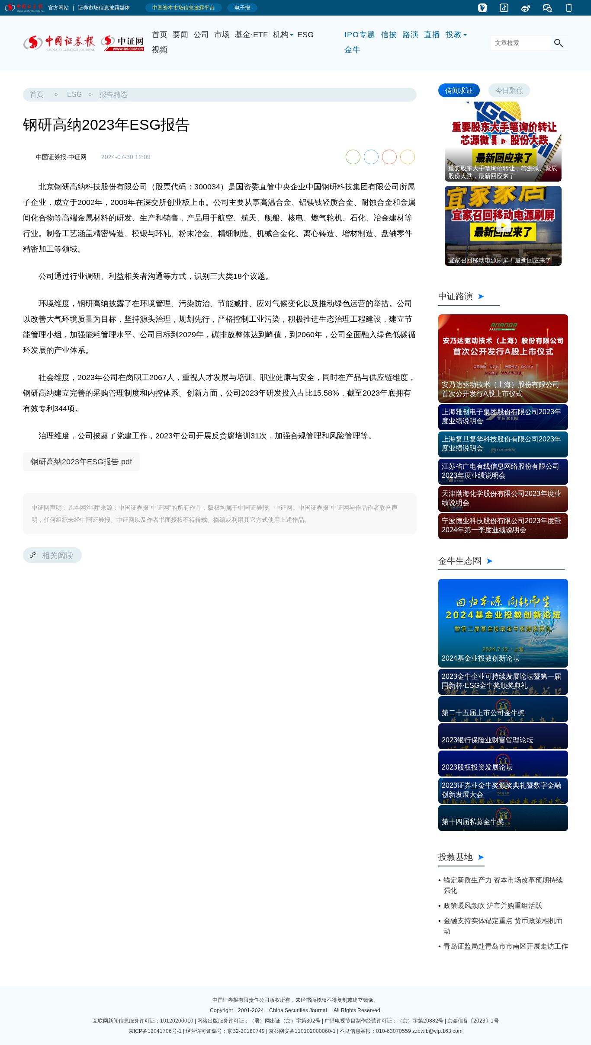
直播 (432, 34)
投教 (454, 34)
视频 (159, 49)
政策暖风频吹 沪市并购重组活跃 (492, 905)
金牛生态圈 (501, 560)
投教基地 (455, 857)
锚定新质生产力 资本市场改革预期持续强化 (503, 885)
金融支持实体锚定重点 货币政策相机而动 (503, 926)
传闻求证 (459, 90)
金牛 (352, 49)
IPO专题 (360, 34)
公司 (201, 34)
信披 (389, 34)
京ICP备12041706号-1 (155, 1031)
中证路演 (469, 296)
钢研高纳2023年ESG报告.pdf (81, 461)
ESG (305, 34)
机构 (281, 34)
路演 (410, 34)
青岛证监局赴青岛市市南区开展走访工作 (505, 946)
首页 (159, 34)
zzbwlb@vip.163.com (437, 1031)
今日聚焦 (509, 90)
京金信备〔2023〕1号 (473, 1021)
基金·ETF (251, 34)
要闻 (180, 34)
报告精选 (113, 94)
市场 (222, 34)
